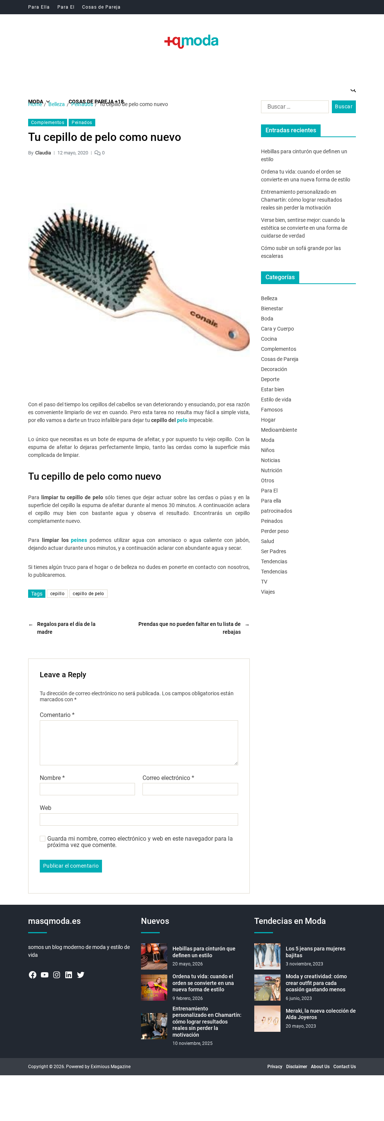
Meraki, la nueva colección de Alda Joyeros (321, 1014)
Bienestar (272, 308)
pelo (182, 420)
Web (45, 807)
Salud (267, 541)
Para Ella (39, 7)
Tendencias (274, 561)
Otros (267, 480)
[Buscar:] (293, 108)
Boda (267, 319)
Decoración (274, 369)
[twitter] (80, 974)
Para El (66, 7)
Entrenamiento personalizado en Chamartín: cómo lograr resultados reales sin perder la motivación (301, 200)
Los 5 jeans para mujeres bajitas (315, 952)
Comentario (57, 715)
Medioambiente (279, 430)
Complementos (47, 122)
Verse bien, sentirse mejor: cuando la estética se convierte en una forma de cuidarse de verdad (304, 228)
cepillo (57, 593)
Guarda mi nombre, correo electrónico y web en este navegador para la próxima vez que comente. (140, 842)
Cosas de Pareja (101, 7)
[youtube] (44, 974)
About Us (320, 1066)
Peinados (82, 122)
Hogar (268, 420)
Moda (267, 440)
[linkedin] (68, 974)
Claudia (43, 153)
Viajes (268, 592)
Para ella (271, 501)
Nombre (52, 778)
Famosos (272, 410)
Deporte (270, 379)
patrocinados (276, 511)
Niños (267, 450)
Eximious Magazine (110, 1066)
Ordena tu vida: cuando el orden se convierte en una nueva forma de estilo (203, 982)
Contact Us (344, 1066)
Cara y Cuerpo (277, 329)
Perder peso (275, 531)
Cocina (269, 339)
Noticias (270, 460)
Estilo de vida (276, 400)
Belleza (269, 298)
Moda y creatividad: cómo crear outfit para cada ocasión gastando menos (316, 982)
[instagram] (56, 974)
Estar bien (272, 389)
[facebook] (32, 974)
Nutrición (271, 470)
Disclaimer (296, 1066)
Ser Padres (273, 551)
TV (264, 582)
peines (79, 540)
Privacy (274, 1066)
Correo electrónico (168, 778)
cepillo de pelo (88, 593)
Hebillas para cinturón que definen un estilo (204, 952)
